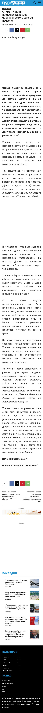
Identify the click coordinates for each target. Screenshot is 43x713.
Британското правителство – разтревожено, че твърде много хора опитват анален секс (31, 498)
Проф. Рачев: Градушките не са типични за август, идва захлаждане (15, 594)
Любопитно (7, 9)
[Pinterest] (22, 30)
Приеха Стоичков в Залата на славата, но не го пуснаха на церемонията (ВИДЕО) (11, 497)
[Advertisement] (21, 63)
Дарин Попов (8, 25)
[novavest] (13, 3)
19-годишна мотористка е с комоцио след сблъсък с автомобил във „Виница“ (16, 607)
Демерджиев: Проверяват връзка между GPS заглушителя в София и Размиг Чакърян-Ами (16, 634)
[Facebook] (12, 30)
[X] (17, 30)
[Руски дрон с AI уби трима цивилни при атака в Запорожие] (34, 583)
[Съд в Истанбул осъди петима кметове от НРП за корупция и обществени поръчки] (34, 620)
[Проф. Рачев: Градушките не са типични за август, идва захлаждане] (34, 595)
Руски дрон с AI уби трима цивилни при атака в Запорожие (16, 582)
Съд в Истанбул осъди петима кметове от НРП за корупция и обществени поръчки (16, 620)
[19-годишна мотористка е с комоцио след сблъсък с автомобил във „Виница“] (34, 608)
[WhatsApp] (27, 30)
